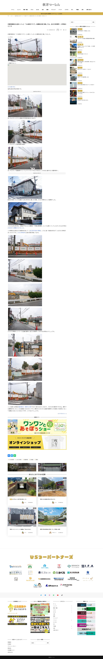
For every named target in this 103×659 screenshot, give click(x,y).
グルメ (32, 9)
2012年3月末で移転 (35, 230)
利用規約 (9, 644)
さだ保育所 (11, 459)
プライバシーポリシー (12, 646)
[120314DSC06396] (25, 187)
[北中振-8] (25, 49)
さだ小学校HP (21, 232)
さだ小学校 (19, 459)
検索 (93, 22)
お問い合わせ (88, 9)
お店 (43, 9)
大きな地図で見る (11, 87)
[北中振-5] (25, 105)
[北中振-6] (25, 369)
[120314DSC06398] (25, 213)
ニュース (18, 9)
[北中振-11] (25, 318)
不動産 (77, 9)
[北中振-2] (25, 270)
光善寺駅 (26, 459)
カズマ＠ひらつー (62, 413)
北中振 (31, 459)
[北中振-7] (25, 131)
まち (66, 29)
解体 (37, 459)
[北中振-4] (25, 157)
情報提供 (9, 642)
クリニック (53, 9)
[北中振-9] (25, 393)
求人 (72, 9)
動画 (47, 9)
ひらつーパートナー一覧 (12, 613)
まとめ (37, 9)
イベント (60, 9)
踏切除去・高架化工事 (25, 407)
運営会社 (9, 648)
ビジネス (66, 9)
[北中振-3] (25, 246)
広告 (82, 9)
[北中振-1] (25, 344)
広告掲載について (11, 650)
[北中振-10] (25, 294)
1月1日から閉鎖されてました (16, 228)
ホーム (13, 9)
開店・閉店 (25, 9)
